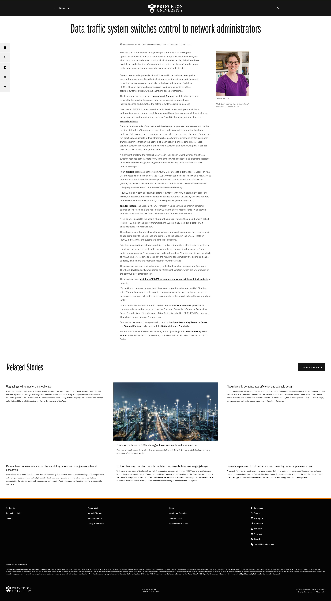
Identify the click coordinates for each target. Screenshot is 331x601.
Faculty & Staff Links (178, 523)
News (62, 8)
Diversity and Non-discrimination (16, 565)
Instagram (258, 518)
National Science (175, 326)
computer (129, 120)
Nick (184, 305)
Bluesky (257, 539)
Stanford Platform (135, 326)
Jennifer (128, 205)
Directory (9, 518)
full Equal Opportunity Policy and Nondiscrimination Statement (259, 574)
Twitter (257, 513)
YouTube (258, 534)
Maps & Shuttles (95, 513)
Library (172, 508)
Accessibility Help (13, 513)
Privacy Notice (320, 592)
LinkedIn (258, 528)
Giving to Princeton (96, 523)
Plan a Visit (93, 508)
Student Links (175, 518)
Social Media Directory (264, 544)
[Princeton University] (19, 590)
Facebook (258, 508)
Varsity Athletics (95, 518)
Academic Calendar (178, 513)
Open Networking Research (189, 322)
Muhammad (163, 96)
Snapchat (258, 523)
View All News (310, 367)
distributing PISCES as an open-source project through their (174, 279)
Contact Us (10, 508)
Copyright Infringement (305, 592)
